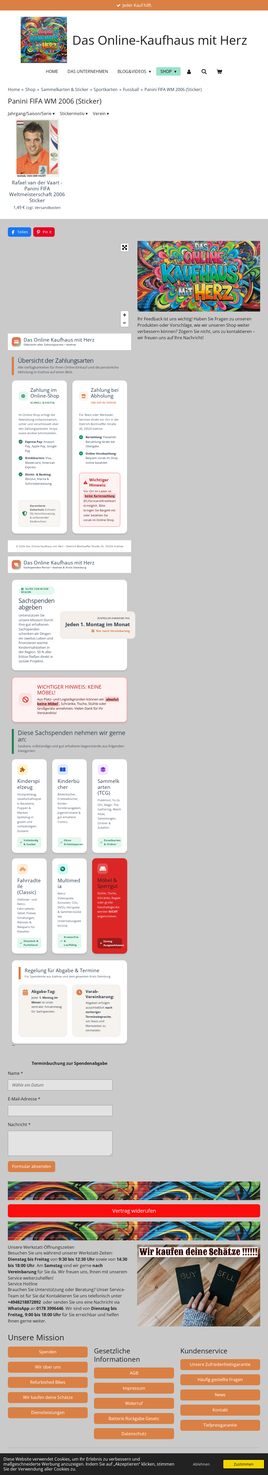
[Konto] (189, 71)
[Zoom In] (125, 315)
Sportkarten (106, 89)
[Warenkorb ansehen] (219, 71)
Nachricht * (19, 1124)
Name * (15, 1073)
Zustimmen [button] (244, 1464)
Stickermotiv (74, 113)
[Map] (69, 285)
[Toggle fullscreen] (125, 247)
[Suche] (204, 71)
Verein (101, 113)
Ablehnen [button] (201, 1464)
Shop (30, 89)
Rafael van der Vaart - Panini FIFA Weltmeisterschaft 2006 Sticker (37, 191)
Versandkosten (48, 207)
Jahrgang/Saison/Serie (31, 113)
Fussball (131, 89)
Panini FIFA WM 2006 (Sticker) (173, 89)
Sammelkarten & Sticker (64, 89)
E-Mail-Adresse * (24, 1099)
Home (14, 89)
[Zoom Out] (125, 323)
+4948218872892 (24, 1302)
